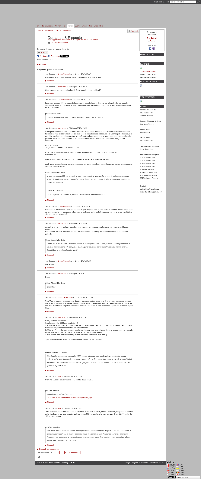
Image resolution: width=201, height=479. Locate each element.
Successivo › (74, 453)
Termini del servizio (157, 463)
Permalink (47, 74)
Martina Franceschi (65, 298)
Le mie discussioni (63, 30)
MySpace (44, 56)
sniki (59, 376)
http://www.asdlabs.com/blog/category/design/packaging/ (69, 397)
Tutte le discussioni (45, 30)
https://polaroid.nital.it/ (148, 71)
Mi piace (44, 53)
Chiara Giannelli (64, 74)
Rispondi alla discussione (48, 449)
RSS (39, 457)
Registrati (158, 2)
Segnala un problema (140, 463)
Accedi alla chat (182, 477)
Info (96, 40)
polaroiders (66, 40)
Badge (127, 463)
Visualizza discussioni (59, 42)
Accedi (166, 2)
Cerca (198, 2)
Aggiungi (134, 31)
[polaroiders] (41, 43)
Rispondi (41, 64)
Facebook (55, 56)
